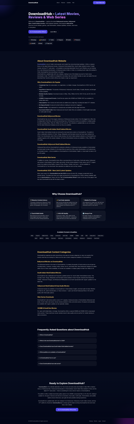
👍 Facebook (42, 39)
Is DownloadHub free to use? (48, 358)
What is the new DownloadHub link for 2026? (52, 340)
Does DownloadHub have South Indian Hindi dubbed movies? (56, 346)
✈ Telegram (60, 39)
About (58, 2)
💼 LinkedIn (32, 43)
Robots (95, 421)
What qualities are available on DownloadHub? (53, 352)
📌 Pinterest (77, 39)
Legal (99, 421)
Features (63, 2)
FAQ (73, 2)
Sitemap (91, 421)
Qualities (69, 2)
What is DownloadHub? (46, 335)
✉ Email (40, 43)
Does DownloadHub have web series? (50, 363)
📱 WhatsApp (33, 39)
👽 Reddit (68, 39)
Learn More (53, 31)
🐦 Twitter (51, 39)
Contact (104, 421)
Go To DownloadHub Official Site (67, 409)
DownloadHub (41, 64)
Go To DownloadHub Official (38, 31)
